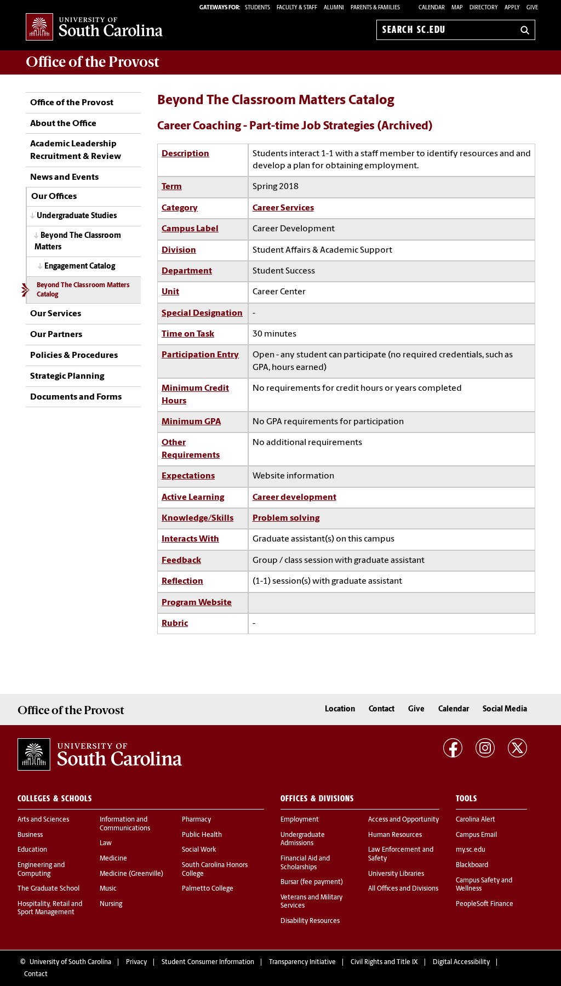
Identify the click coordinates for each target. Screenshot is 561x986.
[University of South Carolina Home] (94, 27)
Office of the (92, 62)
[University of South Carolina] (100, 754)
